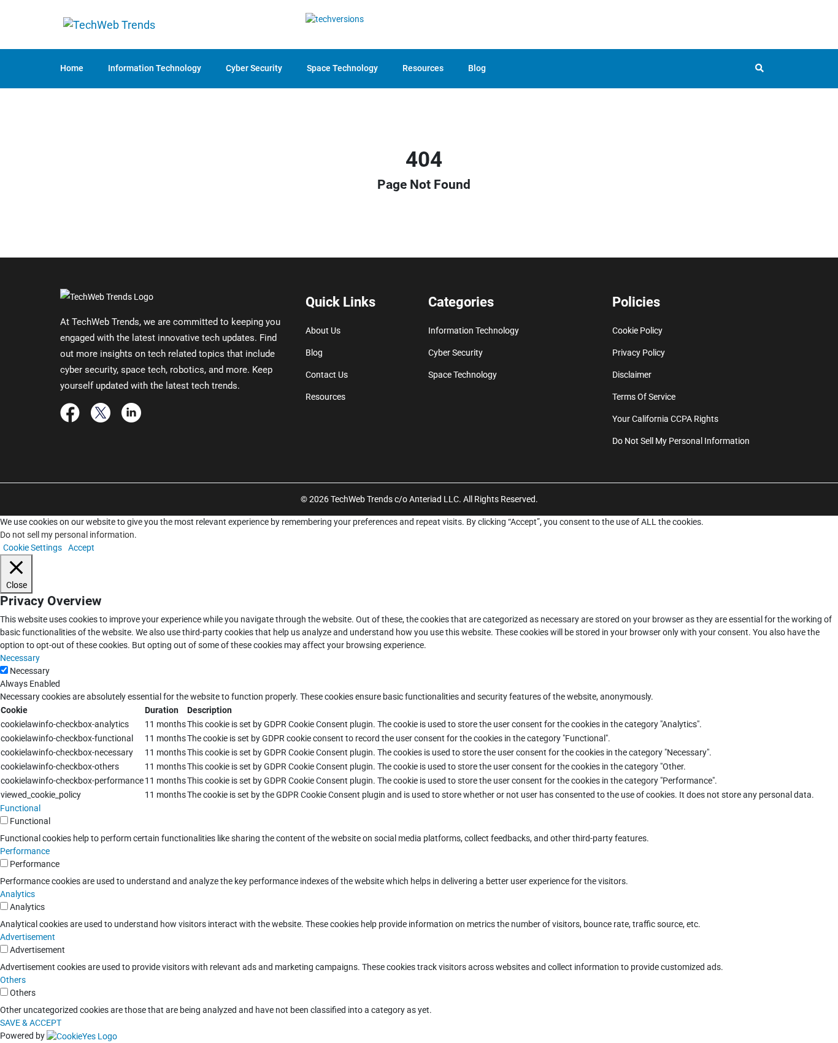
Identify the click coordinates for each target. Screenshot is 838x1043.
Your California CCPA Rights (665, 419)
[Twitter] (100, 412)
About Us (323, 330)
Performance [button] (25, 851)
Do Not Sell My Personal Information (681, 441)
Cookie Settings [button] (32, 547)
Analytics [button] (17, 894)
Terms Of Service (643, 397)
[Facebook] (70, 412)
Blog (477, 68)
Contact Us (327, 375)
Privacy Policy (638, 352)
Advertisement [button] (27, 937)
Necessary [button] (20, 658)
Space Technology (342, 68)
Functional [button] (20, 808)
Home (71, 68)
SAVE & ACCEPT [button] (30, 1023)
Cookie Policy (637, 330)
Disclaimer (632, 375)
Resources (423, 68)
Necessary (30, 671)
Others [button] (13, 980)
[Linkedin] (131, 412)
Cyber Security (254, 68)
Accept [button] (81, 547)
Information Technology (154, 68)
